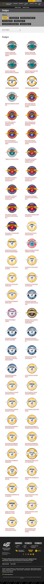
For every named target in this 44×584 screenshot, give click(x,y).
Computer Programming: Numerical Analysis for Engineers (12, 71)
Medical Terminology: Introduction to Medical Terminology (32, 250)
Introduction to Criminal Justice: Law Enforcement (31, 284)
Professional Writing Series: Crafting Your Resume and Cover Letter (31, 302)
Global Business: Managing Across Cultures (32, 478)
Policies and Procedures (19, 568)
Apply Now (40, 4)
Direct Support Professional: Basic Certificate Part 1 (12, 233)
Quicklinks (31, 0)
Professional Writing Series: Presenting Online (30, 357)
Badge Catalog (18, 7)
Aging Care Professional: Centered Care (12, 104)
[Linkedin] (33, 554)
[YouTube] (30, 554)
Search (38, 0)
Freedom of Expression (10, 568)
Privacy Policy (27, 568)
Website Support (27, 569)
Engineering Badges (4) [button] (25, 24)
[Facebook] (23, 554)
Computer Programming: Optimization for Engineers (30, 53)
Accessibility (14, 569)
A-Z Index (4, 568)
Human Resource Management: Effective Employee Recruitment (31, 444)
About (36, 3)
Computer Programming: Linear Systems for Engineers (31, 71)
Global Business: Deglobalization (12, 88)
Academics (15, 3)
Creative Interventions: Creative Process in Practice (31, 495)
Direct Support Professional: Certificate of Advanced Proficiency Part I (11, 197)
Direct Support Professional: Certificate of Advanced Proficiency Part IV (30, 160)
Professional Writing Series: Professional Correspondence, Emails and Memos (11, 358)
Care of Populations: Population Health (31, 375)
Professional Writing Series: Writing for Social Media (10, 338)
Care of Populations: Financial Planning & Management (31, 392)
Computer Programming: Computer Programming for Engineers (10, 54)
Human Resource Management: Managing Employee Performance (32, 427)
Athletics (32, 3)
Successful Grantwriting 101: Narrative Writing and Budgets (11, 250)
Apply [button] (38, 543)
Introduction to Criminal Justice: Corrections (11, 267)
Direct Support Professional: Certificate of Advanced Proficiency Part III (11, 179)
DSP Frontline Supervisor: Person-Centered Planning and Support (11, 142)
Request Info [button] (18, 543)
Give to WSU (13, 563)
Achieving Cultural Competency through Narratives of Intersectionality (31, 321)
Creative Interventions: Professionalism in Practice (10, 529)
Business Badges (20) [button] (7, 20)
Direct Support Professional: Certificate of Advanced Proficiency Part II (30, 179)
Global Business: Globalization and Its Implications (12, 495)
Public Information (20, 569)
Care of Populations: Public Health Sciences (32, 410)
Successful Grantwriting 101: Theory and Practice (31, 233)
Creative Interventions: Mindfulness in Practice (10, 512)
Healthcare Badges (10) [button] (19, 20)
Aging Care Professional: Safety (12, 159)
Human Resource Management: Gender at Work (11, 301)
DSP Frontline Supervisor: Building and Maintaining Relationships (30, 123)
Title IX (3, 569)
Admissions (21, 3)
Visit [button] (28, 543)
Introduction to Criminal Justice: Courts (31, 267)
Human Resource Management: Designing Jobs (11, 461)
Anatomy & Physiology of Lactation (10, 320)
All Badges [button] (5, 17)
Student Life (26, 4)
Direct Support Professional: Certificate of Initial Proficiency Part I (11, 216)
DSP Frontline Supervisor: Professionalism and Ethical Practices (30, 142)
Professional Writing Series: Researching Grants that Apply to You (32, 339)
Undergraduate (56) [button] (14, 17)
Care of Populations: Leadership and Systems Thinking (11, 410)
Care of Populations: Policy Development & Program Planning (30, 530)
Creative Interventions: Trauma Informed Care (31, 512)
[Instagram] (28, 554)
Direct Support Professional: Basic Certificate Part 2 (32, 215)
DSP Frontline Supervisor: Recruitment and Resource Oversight (30, 105)
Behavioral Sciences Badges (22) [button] (27, 17)
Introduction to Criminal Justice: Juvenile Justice (11, 284)
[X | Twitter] (26, 554)
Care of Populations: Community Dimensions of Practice (11, 392)
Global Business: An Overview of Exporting (11, 478)
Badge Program (26, 7)
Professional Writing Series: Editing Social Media (10, 375)
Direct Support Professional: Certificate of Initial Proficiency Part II (31, 197)
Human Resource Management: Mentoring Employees (11, 427)
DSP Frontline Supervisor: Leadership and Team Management (10, 123)
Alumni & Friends (5, 563)
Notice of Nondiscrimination (36, 568)
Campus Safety (8, 569)
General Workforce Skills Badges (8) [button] (10, 24)
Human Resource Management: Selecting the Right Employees (11, 444)
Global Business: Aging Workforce (32, 88)
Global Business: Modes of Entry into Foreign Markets (31, 461)
